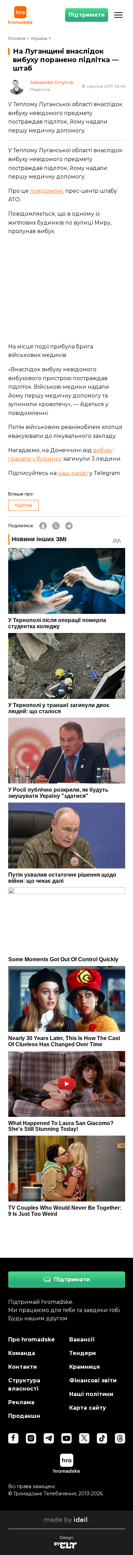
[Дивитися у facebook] (13, 1438)
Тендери (82, 1353)
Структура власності (24, 1384)
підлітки (23, 505)
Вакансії (82, 1339)
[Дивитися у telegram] (49, 1438)
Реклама (21, 1402)
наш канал (73, 473)
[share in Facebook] (43, 526)
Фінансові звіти (93, 1380)
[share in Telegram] (69, 526)
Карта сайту (87, 1408)
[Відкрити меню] (118, 15)
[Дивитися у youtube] (66, 1438)
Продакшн (24, 1416)
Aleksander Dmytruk (51, 82)
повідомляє (47, 191)
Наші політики (91, 1394)
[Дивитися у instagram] (31, 1438)
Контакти (22, 1367)
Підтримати (87, 15)
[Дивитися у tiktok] (102, 1438)
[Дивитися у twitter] (84, 1438)
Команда (21, 1353)
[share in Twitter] (56, 526)
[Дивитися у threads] (120, 1438)
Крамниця (84, 1367)
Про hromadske (31, 1339)
